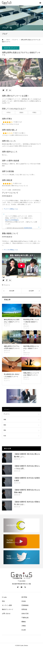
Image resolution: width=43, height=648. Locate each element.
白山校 (24, 630)
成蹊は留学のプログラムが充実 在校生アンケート (12, 347)
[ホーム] (2, 40)
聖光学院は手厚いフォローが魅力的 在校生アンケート (31, 322)
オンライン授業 (7, 605)
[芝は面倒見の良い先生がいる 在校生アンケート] (12, 364)
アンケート (14, 48)
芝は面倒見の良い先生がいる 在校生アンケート (11, 375)
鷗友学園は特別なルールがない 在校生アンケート (31, 348)
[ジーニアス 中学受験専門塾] (7, 2)
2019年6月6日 (28, 228)
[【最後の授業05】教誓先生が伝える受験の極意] (7, 494)
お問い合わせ (6, 613)
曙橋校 (24, 621)
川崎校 (24, 626)
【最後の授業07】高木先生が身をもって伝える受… (27, 467)
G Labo (4, 597)
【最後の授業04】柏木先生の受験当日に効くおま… (27, 503)
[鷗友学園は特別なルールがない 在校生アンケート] (31, 337)
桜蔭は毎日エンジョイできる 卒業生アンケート (31, 374)
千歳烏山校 (25, 617)
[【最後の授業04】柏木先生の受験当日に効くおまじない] (7, 505)
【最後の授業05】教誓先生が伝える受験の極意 (27, 491)
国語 (5, 425)
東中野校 (24, 597)
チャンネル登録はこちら (11, 249)
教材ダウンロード (7, 609)
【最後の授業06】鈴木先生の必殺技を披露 (27, 479)
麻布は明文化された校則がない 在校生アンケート (12, 321)
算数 (5, 419)
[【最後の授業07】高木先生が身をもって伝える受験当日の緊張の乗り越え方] (7, 470)
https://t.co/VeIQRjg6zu (12, 220)
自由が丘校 (25, 613)
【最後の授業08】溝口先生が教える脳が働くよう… (27, 455)
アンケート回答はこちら (11, 209)
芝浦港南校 (25, 605)
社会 (5, 435)
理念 (3, 601)
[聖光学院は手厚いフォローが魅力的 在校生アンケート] (31, 310)
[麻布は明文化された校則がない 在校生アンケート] (12, 310)
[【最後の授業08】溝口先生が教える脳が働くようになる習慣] (7, 458)
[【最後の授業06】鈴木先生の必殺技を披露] (7, 482)
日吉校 (24, 601)
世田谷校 (24, 609)
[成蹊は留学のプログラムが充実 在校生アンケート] (12, 337)
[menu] (40, 3)
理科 (5, 430)
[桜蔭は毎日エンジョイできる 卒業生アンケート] (31, 363)
